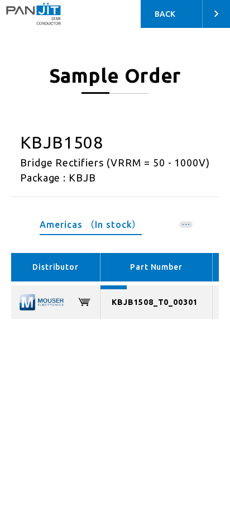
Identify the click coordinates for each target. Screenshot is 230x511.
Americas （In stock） (90, 224)
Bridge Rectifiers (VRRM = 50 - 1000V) (115, 162)
